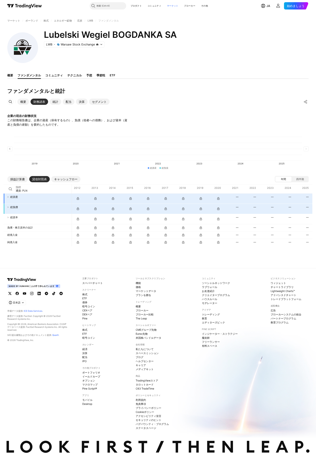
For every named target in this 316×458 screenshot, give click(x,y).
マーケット (172, 5)
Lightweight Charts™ (283, 291)
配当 (84, 357)
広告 (273, 310)
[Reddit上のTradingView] (61, 293)
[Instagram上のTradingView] (31, 293)
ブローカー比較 (145, 314)
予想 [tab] (89, 75)
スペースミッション (147, 353)
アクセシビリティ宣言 (148, 415)
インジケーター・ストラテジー (220, 333)
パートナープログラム (283, 318)
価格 (138, 287)
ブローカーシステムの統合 (286, 314)
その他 (204, 5)
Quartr (55, 335)
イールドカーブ (91, 376)
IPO (84, 361)
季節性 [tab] (101, 75)
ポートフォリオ (91, 372)
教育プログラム (280, 322)
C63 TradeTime (145, 388)
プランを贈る (143, 295)
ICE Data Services (33, 311)
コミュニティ (154, 5)
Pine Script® (89, 388)
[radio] (283, 179)
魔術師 (206, 337)
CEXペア (87, 310)
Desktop (87, 403)
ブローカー (189, 5)
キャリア (141, 365)
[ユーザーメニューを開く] (278, 5)
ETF (84, 298)
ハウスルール (209, 299)
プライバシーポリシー (148, 407)
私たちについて (145, 349)
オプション (88, 380)
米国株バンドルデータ (148, 337)
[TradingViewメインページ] (21, 279)
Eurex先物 (142, 333)
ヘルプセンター (145, 361)
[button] (144, 5)
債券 (84, 302)
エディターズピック (213, 322)
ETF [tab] (112, 75)
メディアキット (145, 369)
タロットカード (145, 384)
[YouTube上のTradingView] (24, 293)
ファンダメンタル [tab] (29, 75)
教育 (204, 318)
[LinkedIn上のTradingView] (39, 293)
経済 (84, 349)
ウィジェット (278, 283)
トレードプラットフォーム (286, 299)
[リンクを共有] (305, 102)
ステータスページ (146, 428)
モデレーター (209, 303)
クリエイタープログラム (216, 295)
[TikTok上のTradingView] (53, 293)
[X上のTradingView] (9, 293)
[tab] (23, 102)
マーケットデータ (146, 291)
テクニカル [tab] (74, 75)
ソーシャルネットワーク (216, 283)
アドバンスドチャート (283, 295)
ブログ (139, 357)
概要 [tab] (10, 75)
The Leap (141, 318)
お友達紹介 (208, 291)
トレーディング (211, 314)
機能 (138, 283)
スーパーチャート (92, 283)
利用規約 (141, 399)
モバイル (87, 399)
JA (268, 6)
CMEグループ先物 (146, 329)
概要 (138, 306)
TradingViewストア (147, 380)
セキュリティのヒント (148, 419)
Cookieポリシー (145, 411)
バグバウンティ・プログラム (152, 423)
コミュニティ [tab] (54, 75)
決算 (84, 353)
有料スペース (209, 345)
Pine (84, 318)
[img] (97, 44)
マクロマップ (90, 384)
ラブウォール (209, 287)
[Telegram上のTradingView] (46, 293)
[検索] (10, 189)
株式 (84, 294)
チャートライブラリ (282, 287)
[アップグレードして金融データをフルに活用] (77, 198)
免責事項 (141, 403)
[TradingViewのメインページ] (24, 5)
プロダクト (136, 5)
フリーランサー (211, 341)
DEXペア (87, 314)
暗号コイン (88, 306)
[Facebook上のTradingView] (17, 293)
